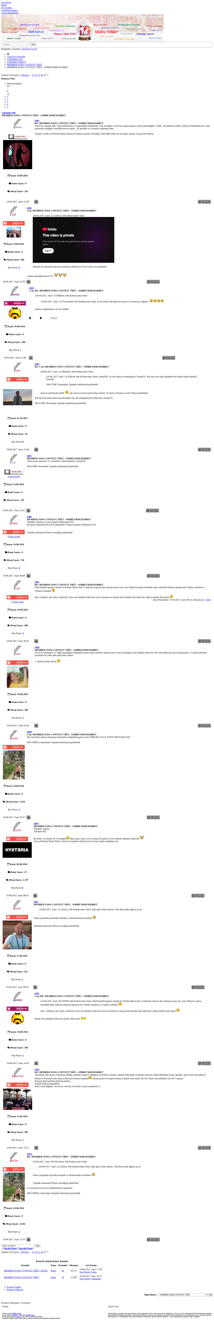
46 (63, 1270)
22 (36, 75)
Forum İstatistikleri (9, 13)
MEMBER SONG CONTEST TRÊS (24, 64)
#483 (31, 288)
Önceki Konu (10, 1248)
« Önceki (24, 75)
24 (42, 75)
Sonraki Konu (25, 1248)
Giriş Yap (25, 49)
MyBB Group (30, 1315)
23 (39, 75)
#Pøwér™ (19, 1316)
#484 (37, 364)
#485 (29, 456)
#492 (37, 993)
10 (63, 1277)
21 (33, 75)
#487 (37, 582)
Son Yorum (84, 1272)
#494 (29, 1154)
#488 (37, 647)
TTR (207, 600)
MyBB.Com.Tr (16, 1313)
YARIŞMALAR (14, 59)
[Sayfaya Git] (48, 75)
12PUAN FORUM (16, 57)
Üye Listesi (6, 7)
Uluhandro (96, 1278)
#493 (37, 1069)
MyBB (15, 1315)
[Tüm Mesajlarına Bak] (36, 203)
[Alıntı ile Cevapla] (204, 203)
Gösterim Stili (8, 113)
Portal (4, 5)
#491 (36, 902)
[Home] (8, 54)
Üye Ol (33, 49)
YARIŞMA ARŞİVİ (16, 62)
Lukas (94, 1272)
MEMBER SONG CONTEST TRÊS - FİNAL (26, 1270)
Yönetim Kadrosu (9, 10)
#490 (36, 823)
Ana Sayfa (6, 2)
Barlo (53, 1270)
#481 (37, 120)
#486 (29, 517)
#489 (29, 732)
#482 (29, 208)
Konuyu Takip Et (15, 1289)
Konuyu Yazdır (14, 1287)
